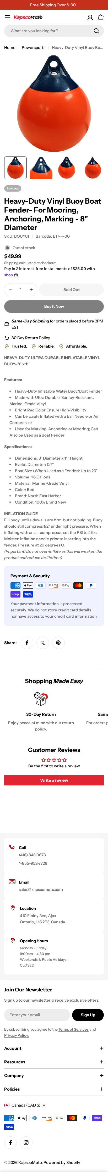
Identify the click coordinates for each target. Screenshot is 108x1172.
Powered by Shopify (62, 1162)
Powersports (33, 47)
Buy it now (54, 306)
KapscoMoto (30, 1162)
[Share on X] (42, 643)
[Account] (90, 17)
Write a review (54, 780)
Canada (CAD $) (26, 1105)
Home (9, 47)
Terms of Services (73, 1029)
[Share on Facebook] (27, 643)
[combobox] (54, 31)
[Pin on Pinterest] (58, 643)
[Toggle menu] (7, 17)
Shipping (11, 263)
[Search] (96, 31)
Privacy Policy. (16, 1035)
